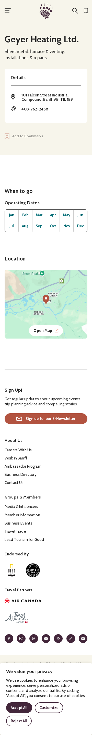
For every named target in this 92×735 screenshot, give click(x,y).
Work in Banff (16, 458)
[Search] (75, 11)
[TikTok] (70, 638)
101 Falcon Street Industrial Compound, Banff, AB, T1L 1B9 (47, 97)
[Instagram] (21, 638)
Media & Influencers (21, 506)
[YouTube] (46, 638)
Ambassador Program (23, 466)
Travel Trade (15, 531)
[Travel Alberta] (46, 618)
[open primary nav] (8, 11)
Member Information (22, 515)
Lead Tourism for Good (24, 539)
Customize (49, 707)
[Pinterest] (58, 638)
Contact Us (14, 482)
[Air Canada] (46, 602)
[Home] (46, 11)
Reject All (19, 721)
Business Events (18, 523)
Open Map (42, 330)
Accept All (19, 707)
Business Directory (21, 474)
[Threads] (33, 638)
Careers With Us (18, 450)
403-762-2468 (34, 109)
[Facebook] (9, 638)
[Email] (83, 638)
